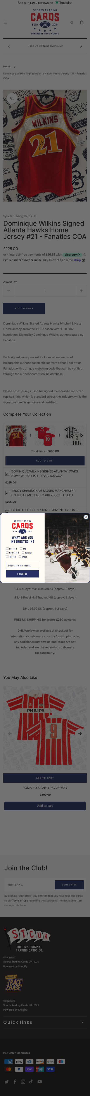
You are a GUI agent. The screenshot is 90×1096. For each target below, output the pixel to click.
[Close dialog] (86, 517)
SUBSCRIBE (22, 573)
